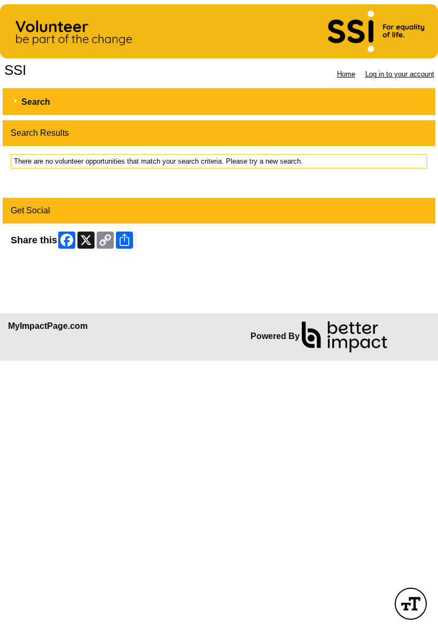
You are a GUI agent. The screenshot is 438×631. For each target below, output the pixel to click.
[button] (411, 604)
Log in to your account (399, 74)
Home (346, 74)
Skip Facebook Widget (46, 267)
